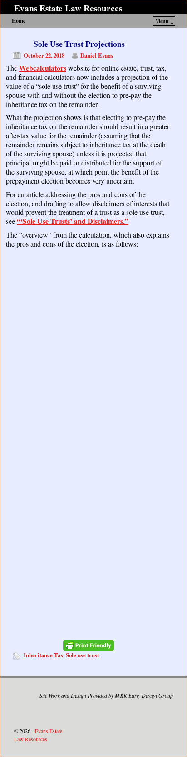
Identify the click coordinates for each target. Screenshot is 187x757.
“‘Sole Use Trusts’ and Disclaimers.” (72, 221)
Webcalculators (42, 68)
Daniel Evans (96, 55)
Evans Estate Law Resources (68, 8)
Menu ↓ (164, 21)
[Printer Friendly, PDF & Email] (88, 645)
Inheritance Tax (43, 655)
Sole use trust (82, 655)
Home (18, 20)
